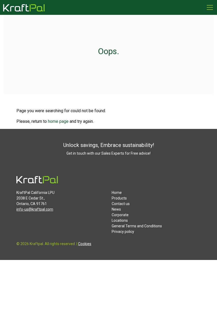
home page (58, 121)
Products (119, 198)
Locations (120, 220)
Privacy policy (123, 231)
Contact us (121, 204)
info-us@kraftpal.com (34, 209)
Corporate (120, 215)
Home (117, 192)
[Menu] (210, 7)
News (116, 209)
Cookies (84, 244)
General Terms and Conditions (137, 226)
